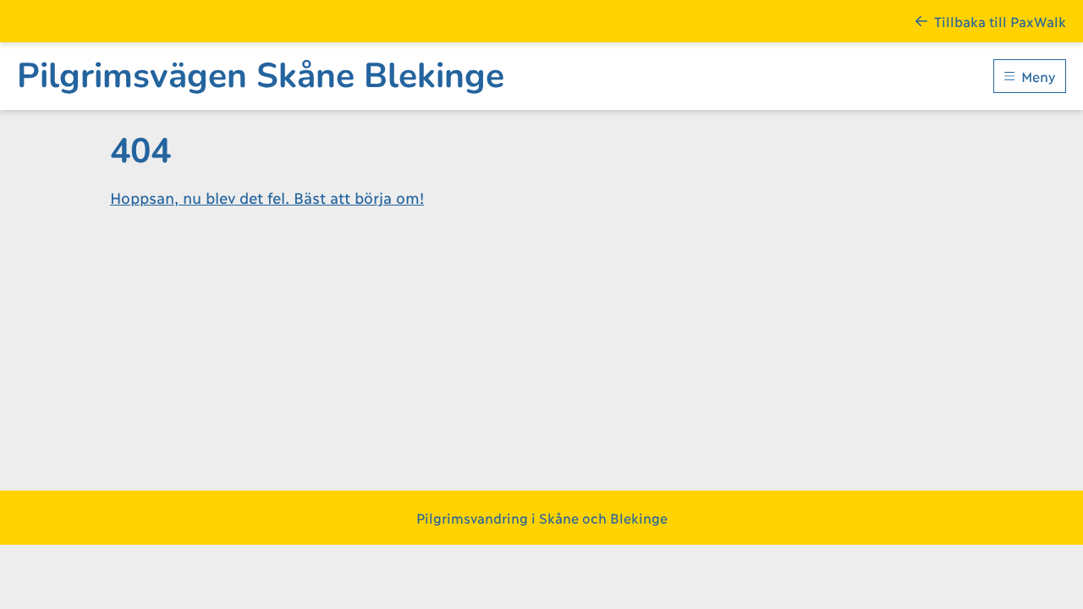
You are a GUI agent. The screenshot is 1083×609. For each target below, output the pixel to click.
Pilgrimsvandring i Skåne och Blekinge (542, 517)
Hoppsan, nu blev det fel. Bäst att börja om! (267, 197)
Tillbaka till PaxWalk (1000, 21)
